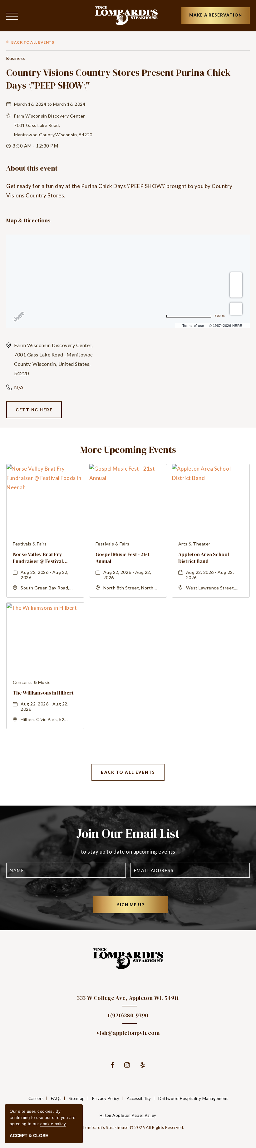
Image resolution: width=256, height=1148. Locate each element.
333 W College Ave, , (128, 998)
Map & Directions (28, 220)
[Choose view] (236, 309)
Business (15, 58)
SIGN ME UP (137, 907)
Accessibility (139, 1098)
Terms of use (193, 325)
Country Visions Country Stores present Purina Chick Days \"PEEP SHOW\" (118, 79)
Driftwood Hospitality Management (193, 1098)
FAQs (56, 1098)
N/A (19, 387)
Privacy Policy (105, 1098)
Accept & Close (29, 1135)
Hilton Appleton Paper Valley (128, 1115)
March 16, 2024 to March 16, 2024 (49, 104)
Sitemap (77, 1098)
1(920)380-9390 (128, 1015)
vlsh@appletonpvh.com (128, 1033)
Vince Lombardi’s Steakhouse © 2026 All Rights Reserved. (128, 1127)
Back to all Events (32, 42)
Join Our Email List (128, 833)
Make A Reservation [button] (215, 14)
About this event (31, 168)
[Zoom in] (236, 278)
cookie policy (53, 1123)
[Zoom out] (236, 291)
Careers (36, 1098)
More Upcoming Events (128, 449)
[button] (12, 16)
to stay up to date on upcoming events (128, 851)
